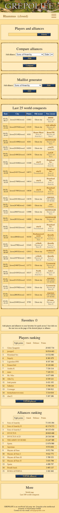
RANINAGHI (50, 140)
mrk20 (50, 153)
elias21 (9, 396)
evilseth (38, 243)
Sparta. (9, 443)
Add (29, 58)
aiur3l (38, 162)
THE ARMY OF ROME (50, 200)
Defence (36, 343)
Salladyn (10, 386)
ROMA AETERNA (14, 471)
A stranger (11, 389)
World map (29, 492)
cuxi (50, 204)
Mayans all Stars (51, 143)
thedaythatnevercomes (15, 393)
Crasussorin (50, 263)
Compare (29, 65)
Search (44, 34)
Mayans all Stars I (51, 128)
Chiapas (50, 206)
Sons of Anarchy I (38, 135)
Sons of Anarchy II (14, 426)
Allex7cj (10, 379)
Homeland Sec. (51, 161)
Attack (28, 343)
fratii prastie (11, 382)
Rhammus (9, 16)
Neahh (38, 271)
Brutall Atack (12, 468)
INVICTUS (11, 433)
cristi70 (50, 147)
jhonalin (51, 235)
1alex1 (50, 271)
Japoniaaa (50, 149)
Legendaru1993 (13, 362)
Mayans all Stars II (51, 303)
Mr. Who (10, 375)
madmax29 (50, 250)
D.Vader (51, 300)
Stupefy (10, 358)
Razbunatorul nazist (38, 235)
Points (43, 343)
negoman (50, 197)
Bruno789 (50, 132)
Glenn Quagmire (13, 348)
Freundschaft (38, 164)
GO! (29, 91)
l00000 (50, 118)
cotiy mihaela (51, 125)
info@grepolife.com (37, 510)
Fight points (18, 343)
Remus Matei (38, 132)
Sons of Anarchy (51, 165)
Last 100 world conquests (29, 495)
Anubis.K (11, 369)
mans (9, 372)
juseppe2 (10, 351)
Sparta (9, 464)
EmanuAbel (11, 365)
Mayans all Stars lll (51, 120)
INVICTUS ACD (14, 437)
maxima (51, 252)
